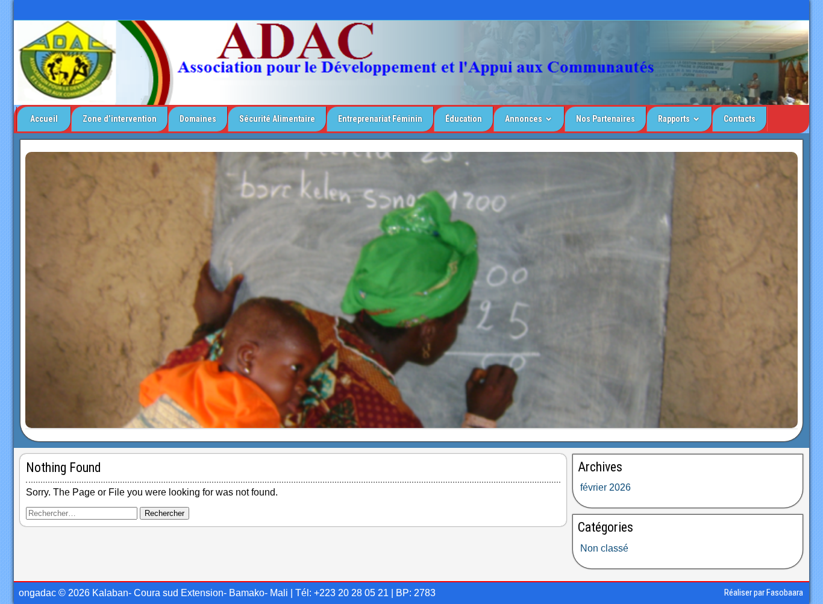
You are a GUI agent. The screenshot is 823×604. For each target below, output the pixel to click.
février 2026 (605, 487)
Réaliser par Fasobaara (763, 592)
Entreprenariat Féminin (380, 119)
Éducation (463, 119)
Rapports (674, 119)
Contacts (740, 119)
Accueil (44, 119)
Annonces (523, 119)
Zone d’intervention (120, 119)
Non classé (604, 548)
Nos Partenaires (605, 119)
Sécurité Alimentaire (277, 119)
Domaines (198, 119)
